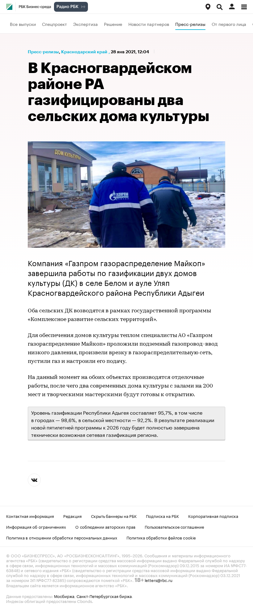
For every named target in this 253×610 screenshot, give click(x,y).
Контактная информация (30, 516)
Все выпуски (23, 23)
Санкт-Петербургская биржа (104, 596)
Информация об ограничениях (36, 526)
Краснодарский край (84, 52)
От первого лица (229, 23)
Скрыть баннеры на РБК (114, 516)
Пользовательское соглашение (174, 526)
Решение (113, 23)
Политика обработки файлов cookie (161, 537)
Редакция (72, 516)
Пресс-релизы (190, 23)
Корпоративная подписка (213, 516)
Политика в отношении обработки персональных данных (61, 537)
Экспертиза (85, 23)
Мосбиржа (64, 596)
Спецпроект (54, 23)
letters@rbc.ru (158, 580)
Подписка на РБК (162, 516)
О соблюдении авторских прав (105, 526)
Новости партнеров (148, 23)
